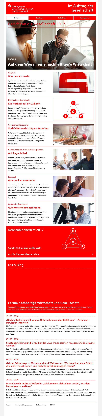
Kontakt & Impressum (23, 405)
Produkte (39, 18)
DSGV (52, 405)
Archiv (8, 405)
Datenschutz (41, 405)
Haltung (17, 18)
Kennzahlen (84, 18)
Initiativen (62, 18)
